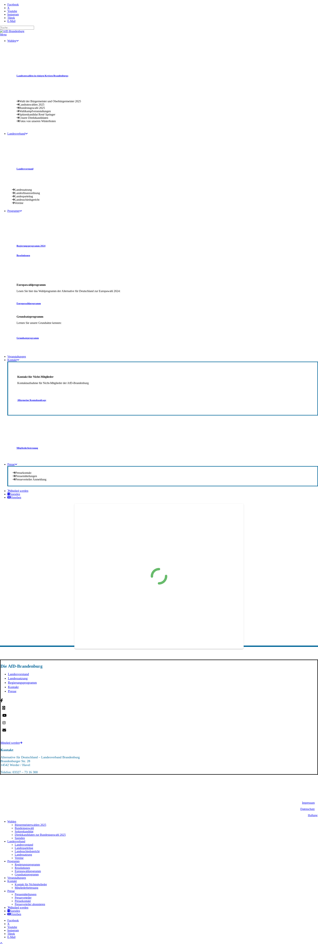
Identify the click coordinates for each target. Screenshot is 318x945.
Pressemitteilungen (25, 894)
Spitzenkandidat (24, 831)
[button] (3, 34)
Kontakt (13, 687)
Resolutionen (22, 867)
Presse (12, 691)
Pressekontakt (23, 901)
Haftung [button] (312, 815)
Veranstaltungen (16, 877)
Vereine (19, 857)
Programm (13, 861)
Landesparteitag (24, 848)
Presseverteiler (23, 897)
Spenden (20, 838)
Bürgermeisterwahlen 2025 (30, 824)
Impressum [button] (308, 802)
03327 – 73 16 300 (25, 772)
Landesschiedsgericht (27, 851)
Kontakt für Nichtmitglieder (31, 884)
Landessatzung (18, 678)
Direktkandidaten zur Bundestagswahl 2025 (40, 834)
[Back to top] (1, 943)
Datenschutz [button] (307, 809)
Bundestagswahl (24, 828)
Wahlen (11, 821)
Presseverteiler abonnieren (30, 904)
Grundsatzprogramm (27, 874)
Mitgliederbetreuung (26, 887)
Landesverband (16, 841)
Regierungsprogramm (22, 682)
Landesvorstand (18, 674)
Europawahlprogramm (28, 871)
